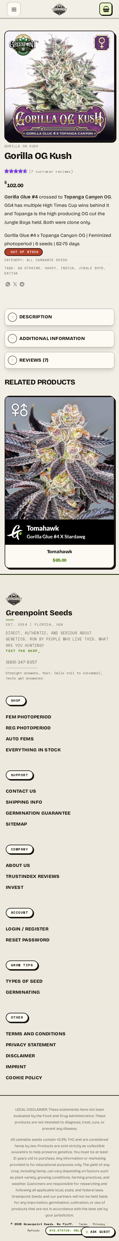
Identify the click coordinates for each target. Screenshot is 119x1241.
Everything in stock (33, 750)
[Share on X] (15, 284)
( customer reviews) (51, 171)
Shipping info (24, 802)
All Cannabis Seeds (47, 260)
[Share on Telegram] (22, 284)
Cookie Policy (24, 1077)
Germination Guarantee (38, 813)
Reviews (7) (33, 360)
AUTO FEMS (20, 739)
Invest (14, 887)
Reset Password (27, 940)
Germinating (23, 992)
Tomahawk (59, 551)
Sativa (11, 273)
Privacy (99, 1224)
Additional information (52, 338)
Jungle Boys (91, 268)
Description (35, 316)
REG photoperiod (28, 728)
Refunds (33, 1230)
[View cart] (105, 9)
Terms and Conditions (36, 1033)
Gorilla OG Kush (21, 146)
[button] (14, 9)
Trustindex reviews (33, 876)
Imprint (16, 1066)
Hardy (50, 268)
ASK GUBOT (100, 1231)
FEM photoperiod (28, 717)
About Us (18, 865)
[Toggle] (12, 317)
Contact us (21, 791)
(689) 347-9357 (21, 661)
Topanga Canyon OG (87, 197)
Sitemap (16, 824)
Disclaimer (20, 1055)
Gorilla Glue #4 (21, 197)
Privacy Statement (31, 1044)
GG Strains (29, 268)
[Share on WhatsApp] (7, 284)
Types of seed (24, 981)
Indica (67, 268)
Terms (83, 1224)
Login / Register (27, 929)
